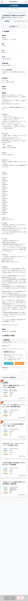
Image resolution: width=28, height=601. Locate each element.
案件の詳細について (14, 26)
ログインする (8, 363)
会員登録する (19, 363)
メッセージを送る (10, 598)
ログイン (25, 2)
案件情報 (7, 21)
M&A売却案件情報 (6, 8)
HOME (1, 8)
